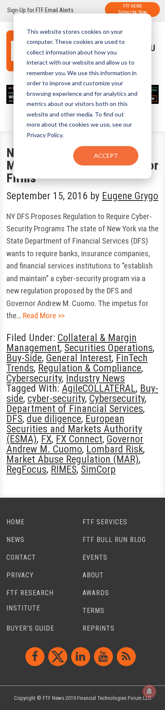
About (93, 575)
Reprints (98, 628)
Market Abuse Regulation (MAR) (72, 459)
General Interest (79, 358)
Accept (106, 155)
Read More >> (44, 315)
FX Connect (79, 439)
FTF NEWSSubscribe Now (132, 9)
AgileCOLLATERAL (99, 388)
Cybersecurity (34, 378)
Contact (21, 557)
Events (94, 557)
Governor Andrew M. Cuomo (74, 444)
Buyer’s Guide (30, 628)
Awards (95, 593)
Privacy (20, 575)
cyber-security (56, 398)
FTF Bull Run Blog (114, 540)
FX (46, 439)
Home (15, 522)
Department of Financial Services (74, 409)
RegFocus (26, 469)
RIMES (64, 469)
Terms (93, 611)
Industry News (95, 378)
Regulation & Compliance (89, 368)
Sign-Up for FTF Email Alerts (40, 10)
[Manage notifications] (149, 691)
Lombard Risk (114, 449)
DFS (14, 419)
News (15, 540)
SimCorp (98, 469)
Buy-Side (24, 358)
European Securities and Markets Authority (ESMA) (74, 429)
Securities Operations (108, 348)
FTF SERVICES (104, 522)
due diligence (54, 419)
